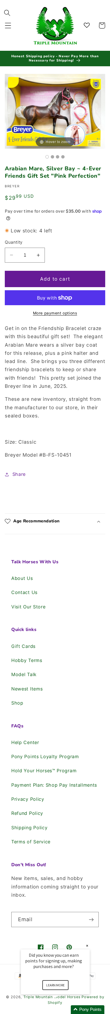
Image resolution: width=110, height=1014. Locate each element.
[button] (8, 25)
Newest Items (27, 689)
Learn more (55, 985)
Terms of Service (30, 841)
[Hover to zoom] (55, 111)
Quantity (14, 242)
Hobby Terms (26, 660)
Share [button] (19, 474)
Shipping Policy (29, 827)
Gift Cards (23, 646)
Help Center (25, 742)
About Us (22, 578)
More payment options (55, 313)
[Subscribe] (91, 919)
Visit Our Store (28, 607)
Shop (17, 703)
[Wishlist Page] (87, 25)
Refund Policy (27, 813)
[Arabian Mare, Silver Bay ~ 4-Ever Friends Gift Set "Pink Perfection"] (47, 157)
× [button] (87, 945)
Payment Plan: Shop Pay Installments (54, 785)
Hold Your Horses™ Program (43, 770)
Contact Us (24, 592)
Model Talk (24, 674)
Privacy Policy (27, 799)
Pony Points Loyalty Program (45, 756)
